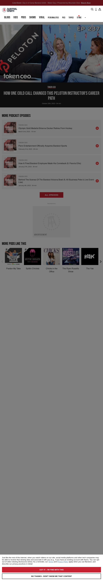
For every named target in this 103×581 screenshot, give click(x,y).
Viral (42, 17)
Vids (15, 17)
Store (79, 17)
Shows (32, 17)
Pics (63, 17)
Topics (71, 17)
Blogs (7, 17)
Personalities (53, 17)
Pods (23, 17)
